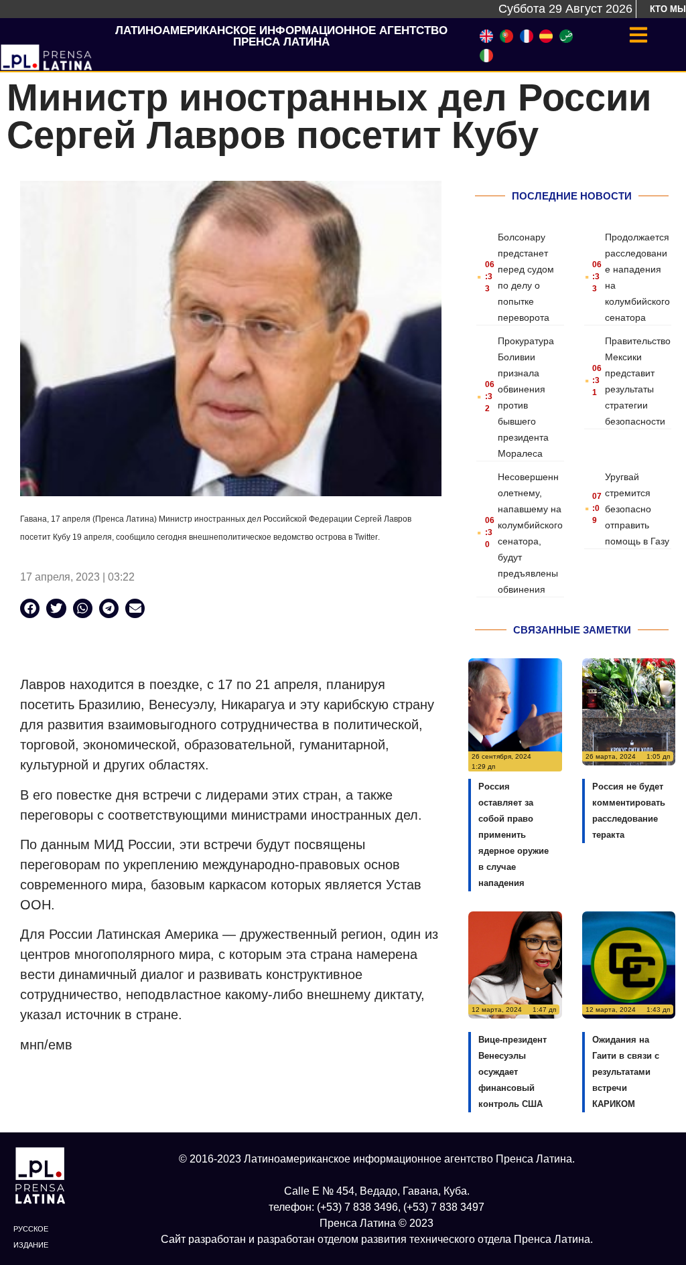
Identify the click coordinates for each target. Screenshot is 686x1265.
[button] (30, 608)
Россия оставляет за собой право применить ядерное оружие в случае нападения (513, 835)
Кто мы (668, 9)
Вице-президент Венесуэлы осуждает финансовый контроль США (512, 1072)
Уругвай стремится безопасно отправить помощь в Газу (637, 508)
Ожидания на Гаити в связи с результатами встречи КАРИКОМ (625, 1072)
